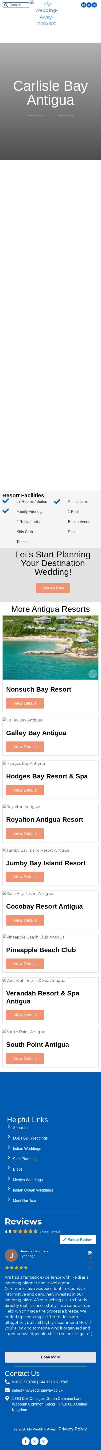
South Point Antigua (37, 1044)
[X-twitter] (89, 5)
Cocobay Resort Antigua (44, 906)
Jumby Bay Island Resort (45, 863)
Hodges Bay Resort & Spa (47, 776)
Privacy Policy (72, 1428)
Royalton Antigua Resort (44, 819)
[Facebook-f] (26, 1441)
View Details (25, 703)
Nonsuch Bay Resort (38, 689)
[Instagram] (94, 5)
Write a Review (80, 1239)
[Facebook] (83, 5)
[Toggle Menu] (50, 36)
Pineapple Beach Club (41, 950)
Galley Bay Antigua (36, 733)
